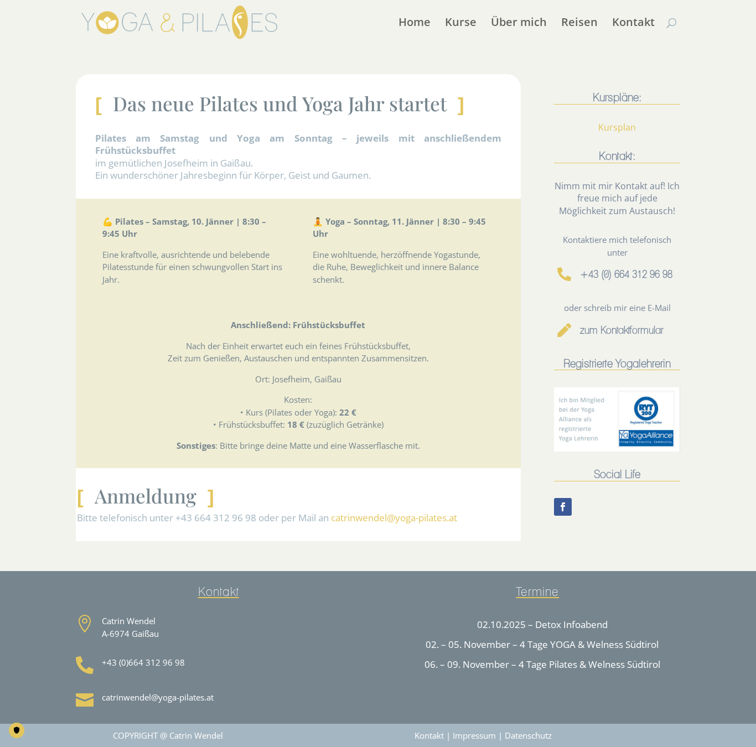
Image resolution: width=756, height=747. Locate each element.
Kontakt (429, 735)
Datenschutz (528, 735)
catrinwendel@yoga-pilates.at (394, 517)
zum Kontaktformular (622, 330)
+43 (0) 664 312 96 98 (626, 274)
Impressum (474, 735)
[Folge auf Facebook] (563, 507)
